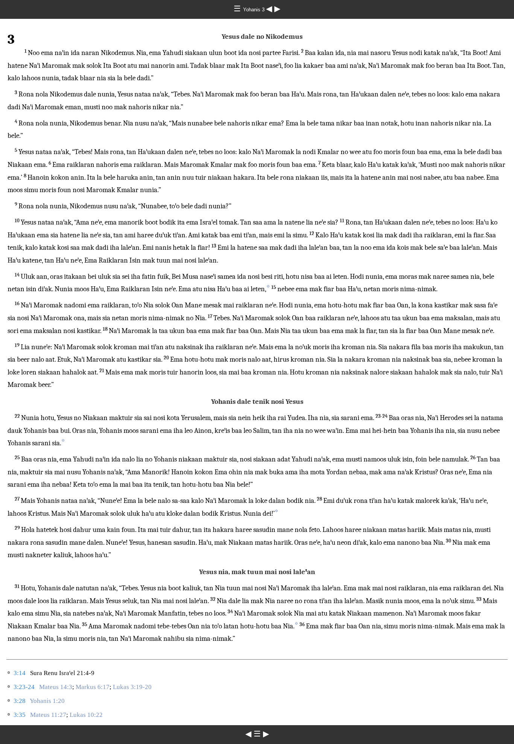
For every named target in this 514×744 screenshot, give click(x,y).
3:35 (20, 714)
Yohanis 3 (254, 9)
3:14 (20, 673)
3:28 (20, 700)
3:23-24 (24, 687)
